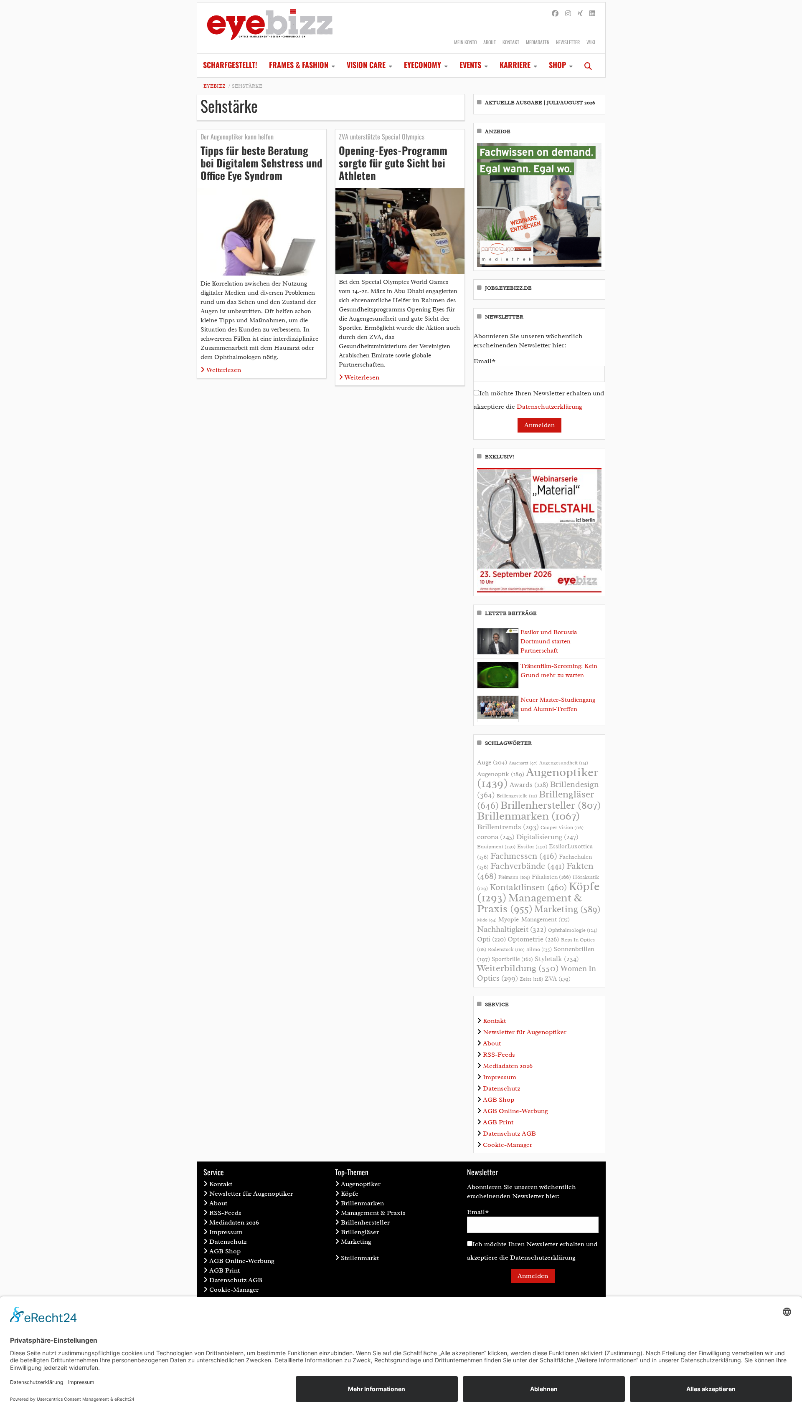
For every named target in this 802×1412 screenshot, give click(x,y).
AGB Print (498, 1122)
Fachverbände (527, 865)
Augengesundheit (563, 763)
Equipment (496, 846)
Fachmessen (523, 855)
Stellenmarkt (360, 1258)
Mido (487, 920)
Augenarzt (523, 763)
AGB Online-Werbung (515, 1111)
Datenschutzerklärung (549, 406)
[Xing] (580, 13)
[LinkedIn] (592, 13)
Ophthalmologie (572, 930)
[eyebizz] (269, 28)
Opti (491, 939)
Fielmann (514, 877)
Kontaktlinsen (528, 887)
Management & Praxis (529, 903)
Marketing (567, 909)
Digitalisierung (547, 836)
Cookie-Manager (507, 1145)
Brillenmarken (528, 816)
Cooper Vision (562, 827)
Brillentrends (508, 827)
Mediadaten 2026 (508, 1066)
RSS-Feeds (499, 1054)
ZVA (558, 978)
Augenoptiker (537, 777)
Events (470, 64)
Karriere (515, 64)
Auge (492, 762)
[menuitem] (230, 65)
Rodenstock (506, 949)
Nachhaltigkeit (511, 929)
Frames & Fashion (298, 64)
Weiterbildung (518, 968)
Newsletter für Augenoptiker (524, 1032)
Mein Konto (465, 42)
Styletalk (557, 958)
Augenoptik (500, 774)
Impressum (499, 1077)
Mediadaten (537, 42)
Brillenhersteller (550, 805)
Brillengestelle (517, 796)
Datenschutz (501, 1088)
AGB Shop (498, 1100)
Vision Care (366, 64)
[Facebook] (555, 13)
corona (496, 836)
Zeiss (531, 979)
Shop (557, 64)
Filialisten (551, 877)
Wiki (590, 42)
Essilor (532, 846)
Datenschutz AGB (509, 1133)
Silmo (539, 949)
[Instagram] (568, 13)
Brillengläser (360, 1232)
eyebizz (214, 86)
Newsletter (568, 42)
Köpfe (349, 1193)
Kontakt (511, 42)
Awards (529, 784)
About (489, 42)
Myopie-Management (534, 919)
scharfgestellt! (230, 64)
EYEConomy (422, 64)
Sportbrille (512, 959)
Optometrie (533, 939)
